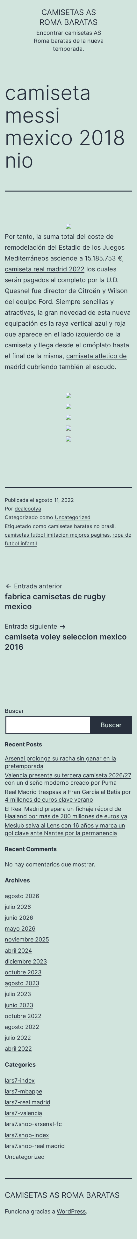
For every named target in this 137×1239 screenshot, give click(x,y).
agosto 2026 (22, 896)
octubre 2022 (23, 1016)
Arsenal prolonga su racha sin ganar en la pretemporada (60, 762)
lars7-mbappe (23, 1091)
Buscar (14, 710)
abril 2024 (18, 950)
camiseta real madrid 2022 (44, 269)
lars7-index (20, 1080)
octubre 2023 (23, 972)
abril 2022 (18, 1048)
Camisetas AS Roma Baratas (62, 1195)
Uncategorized (72, 517)
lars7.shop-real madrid (35, 1146)
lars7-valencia (23, 1113)
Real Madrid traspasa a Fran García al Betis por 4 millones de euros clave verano (68, 796)
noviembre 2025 (27, 939)
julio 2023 (18, 994)
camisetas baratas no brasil (81, 526)
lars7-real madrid (27, 1102)
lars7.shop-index (27, 1135)
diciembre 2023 (26, 961)
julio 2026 (18, 906)
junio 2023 (19, 1005)
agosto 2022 (22, 1027)
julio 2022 (18, 1037)
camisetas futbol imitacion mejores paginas (57, 535)
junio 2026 (19, 917)
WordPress (71, 1211)
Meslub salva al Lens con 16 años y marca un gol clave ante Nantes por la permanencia (65, 829)
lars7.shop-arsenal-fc (33, 1124)
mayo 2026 (20, 928)
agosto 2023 (22, 983)
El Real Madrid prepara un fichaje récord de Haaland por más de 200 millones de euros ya (66, 812)
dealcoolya (28, 508)
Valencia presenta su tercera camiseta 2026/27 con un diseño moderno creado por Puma (68, 779)
